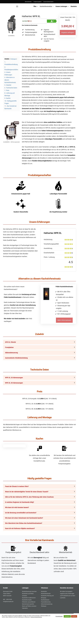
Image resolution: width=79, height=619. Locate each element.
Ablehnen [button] (74, 616)
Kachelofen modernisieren (29, 597)
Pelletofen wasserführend (28, 602)
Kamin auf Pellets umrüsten (29, 606)
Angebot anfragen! (67, 32)
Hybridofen (25, 608)
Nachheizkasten (45, 600)
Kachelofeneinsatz (46, 593)
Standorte (74, 6)
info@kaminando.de (8, 601)
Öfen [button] (34, 6)
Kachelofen (44, 591)
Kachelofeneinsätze (46, 6)
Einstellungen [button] (59, 616)
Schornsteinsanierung (46, 604)
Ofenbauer (43, 606)
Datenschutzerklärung (36, 617)
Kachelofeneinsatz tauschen (29, 591)
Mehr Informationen (64, 320)
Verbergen (13, 59)
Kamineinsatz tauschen (28, 604)
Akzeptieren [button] (67, 616)
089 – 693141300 (7, 599)
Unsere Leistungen (61, 6)
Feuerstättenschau (46, 602)
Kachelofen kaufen (27, 600)
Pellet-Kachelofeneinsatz (64, 286)
